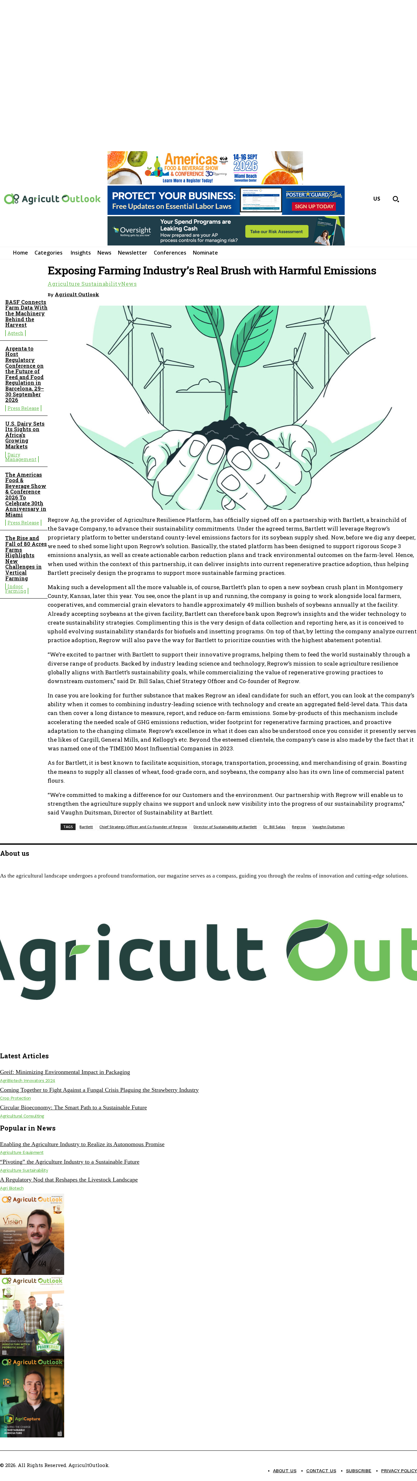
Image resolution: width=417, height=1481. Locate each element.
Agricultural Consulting (22, 1116)
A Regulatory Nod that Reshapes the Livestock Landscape (69, 1179)
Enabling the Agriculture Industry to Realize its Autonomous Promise (82, 1144)
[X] (17, 1040)
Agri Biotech (11, 1188)
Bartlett (86, 826)
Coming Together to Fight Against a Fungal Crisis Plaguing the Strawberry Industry (99, 1090)
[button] (396, 199)
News (129, 283)
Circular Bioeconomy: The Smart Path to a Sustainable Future (73, 1107)
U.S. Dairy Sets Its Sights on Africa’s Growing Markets (25, 435)
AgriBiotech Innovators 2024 (27, 1080)
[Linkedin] (382, 293)
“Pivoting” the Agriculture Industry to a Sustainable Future (69, 1161)
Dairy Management (20, 457)
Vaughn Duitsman (328, 826)
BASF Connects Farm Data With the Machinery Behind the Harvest (26, 313)
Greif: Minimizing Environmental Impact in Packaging (65, 1072)
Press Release (23, 408)
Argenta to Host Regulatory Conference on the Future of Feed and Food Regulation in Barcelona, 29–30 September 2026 (24, 374)
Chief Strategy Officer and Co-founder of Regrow (143, 826)
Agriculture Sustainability (84, 283)
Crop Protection (15, 1098)
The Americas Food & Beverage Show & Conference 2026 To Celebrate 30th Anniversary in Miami (25, 494)
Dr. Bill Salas (274, 826)
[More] (406, 293)
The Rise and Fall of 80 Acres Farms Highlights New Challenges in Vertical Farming (26, 558)
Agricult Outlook (77, 294)
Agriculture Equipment (22, 1152)
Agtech (15, 333)
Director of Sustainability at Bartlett (225, 826)
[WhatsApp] (358, 293)
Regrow (299, 826)
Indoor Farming (15, 588)
